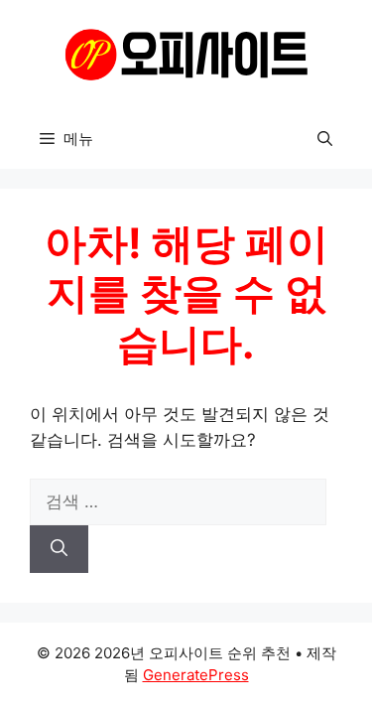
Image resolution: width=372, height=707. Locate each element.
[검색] (59, 549)
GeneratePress (196, 674)
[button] (325, 139)
